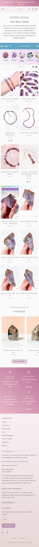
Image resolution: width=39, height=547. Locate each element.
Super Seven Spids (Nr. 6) (10, 258)
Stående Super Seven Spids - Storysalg (10, 222)
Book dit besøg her (8, 502)
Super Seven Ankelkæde (10, 134)
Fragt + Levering (7, 439)
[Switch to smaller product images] (36, 67)
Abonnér (8, 526)
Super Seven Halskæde (29, 133)
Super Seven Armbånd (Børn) (10, 173)
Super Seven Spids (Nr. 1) (29, 294)
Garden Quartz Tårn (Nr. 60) (13, 351)
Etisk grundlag (6, 429)
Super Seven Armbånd (10, 99)
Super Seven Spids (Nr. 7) (29, 222)
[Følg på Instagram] (7, 532)
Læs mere (29, 387)
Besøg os (4, 445)
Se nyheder (19, 361)
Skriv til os (29, 409)
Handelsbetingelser (7, 435)
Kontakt (4, 422)
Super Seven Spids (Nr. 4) (29, 258)
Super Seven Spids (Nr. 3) (10, 294)
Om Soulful (5, 425)
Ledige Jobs (5, 442)
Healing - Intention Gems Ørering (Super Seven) (29, 174)
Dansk (23, 538)
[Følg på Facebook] (3, 532)
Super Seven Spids (29, 99)
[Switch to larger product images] (33, 67)
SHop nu (20, 4)
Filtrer (7, 66)
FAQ (3, 432)
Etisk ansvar (29, 376)
